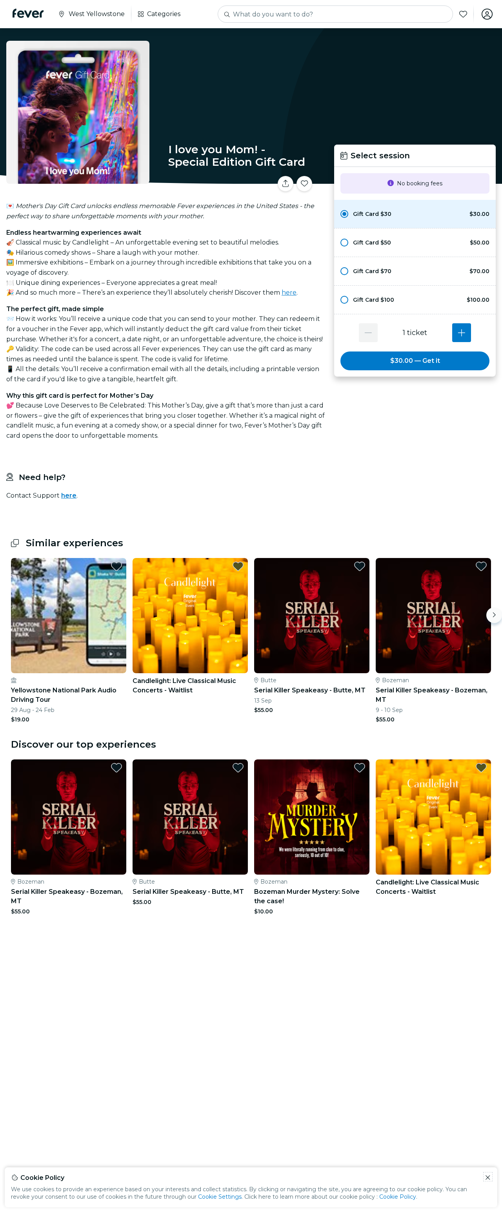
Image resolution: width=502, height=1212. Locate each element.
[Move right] (494, 615)
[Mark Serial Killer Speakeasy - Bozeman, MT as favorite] (481, 566)
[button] (415, 214)
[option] (415, 214)
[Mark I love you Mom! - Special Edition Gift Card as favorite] (304, 184)
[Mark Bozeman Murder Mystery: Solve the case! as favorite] (360, 768)
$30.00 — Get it (415, 360)
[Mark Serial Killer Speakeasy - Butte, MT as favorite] (360, 566)
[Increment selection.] (461, 332)
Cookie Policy (397, 1196)
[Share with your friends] (285, 184)
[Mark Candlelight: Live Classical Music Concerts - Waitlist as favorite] (238, 566)
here (289, 292)
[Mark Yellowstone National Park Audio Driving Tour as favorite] (116, 566)
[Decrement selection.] (368, 332)
